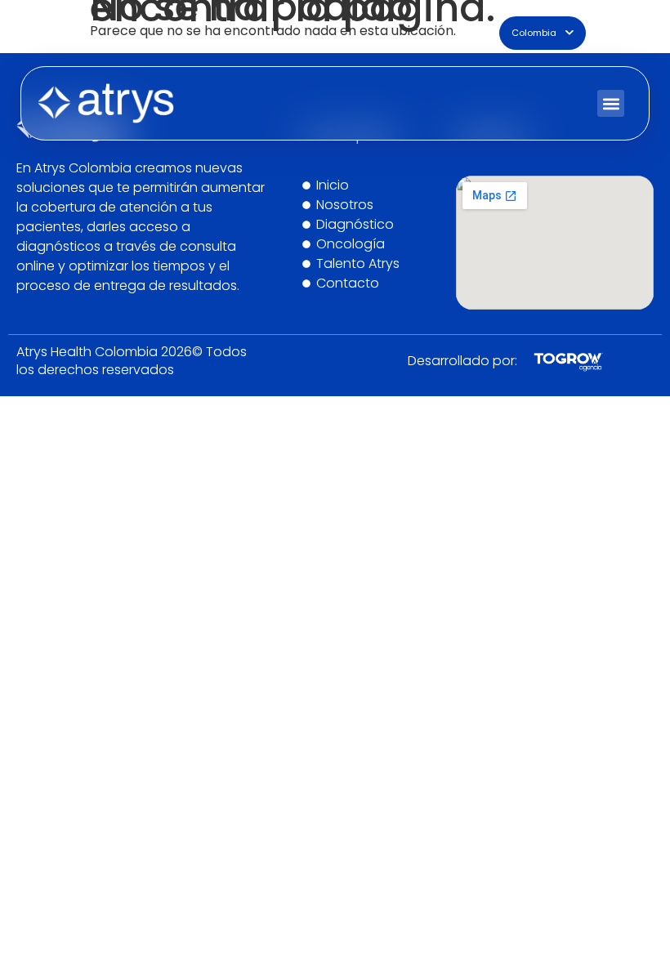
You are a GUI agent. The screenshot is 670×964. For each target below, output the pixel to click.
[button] (610, 103)
